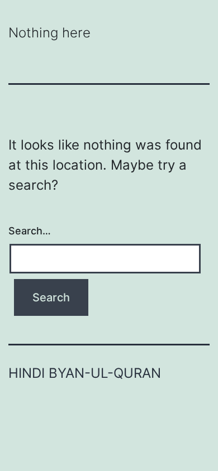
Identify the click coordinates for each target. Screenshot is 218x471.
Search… (29, 231)
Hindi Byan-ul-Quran (84, 373)
